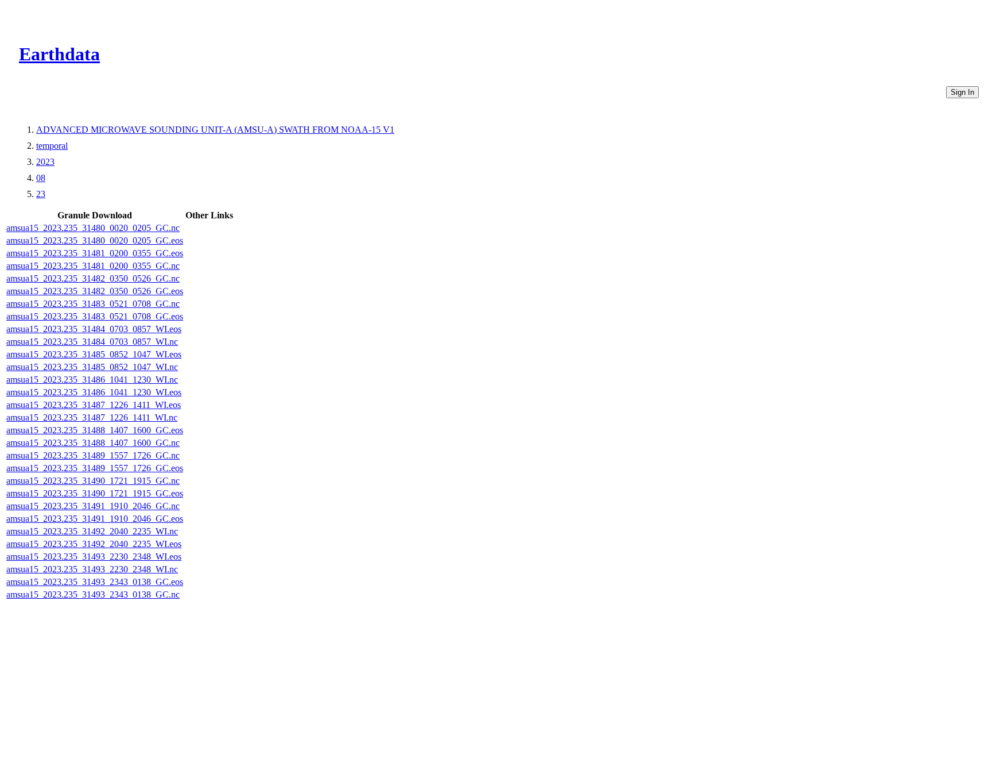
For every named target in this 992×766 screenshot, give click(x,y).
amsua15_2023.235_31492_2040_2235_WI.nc (92, 531)
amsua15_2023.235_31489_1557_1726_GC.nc (93, 455)
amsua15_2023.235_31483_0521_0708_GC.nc (93, 304)
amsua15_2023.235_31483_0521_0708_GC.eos (94, 316)
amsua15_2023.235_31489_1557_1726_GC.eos (94, 468)
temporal (52, 146)
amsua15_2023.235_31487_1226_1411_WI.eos (93, 405)
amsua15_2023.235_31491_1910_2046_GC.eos (94, 519)
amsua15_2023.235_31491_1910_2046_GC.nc (93, 506)
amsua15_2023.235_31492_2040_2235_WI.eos (93, 544)
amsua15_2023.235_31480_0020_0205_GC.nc (93, 228)
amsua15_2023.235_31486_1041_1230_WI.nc (92, 379)
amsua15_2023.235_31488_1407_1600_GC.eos (94, 430)
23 (40, 194)
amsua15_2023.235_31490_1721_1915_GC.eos (94, 493)
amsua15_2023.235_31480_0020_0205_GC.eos (94, 240)
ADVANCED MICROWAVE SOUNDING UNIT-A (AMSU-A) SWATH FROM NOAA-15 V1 (215, 129)
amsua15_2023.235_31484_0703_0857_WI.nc (92, 342)
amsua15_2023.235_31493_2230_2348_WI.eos (93, 556)
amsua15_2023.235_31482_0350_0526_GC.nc (93, 278)
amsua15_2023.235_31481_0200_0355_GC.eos (94, 253)
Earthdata (59, 54)
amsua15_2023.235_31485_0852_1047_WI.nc (92, 367)
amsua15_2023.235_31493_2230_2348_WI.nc (92, 569)
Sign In (962, 92)
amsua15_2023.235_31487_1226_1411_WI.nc (91, 417)
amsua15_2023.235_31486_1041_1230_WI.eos (93, 392)
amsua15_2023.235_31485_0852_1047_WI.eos (93, 354)
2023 (45, 162)
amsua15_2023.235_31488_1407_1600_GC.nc (93, 443)
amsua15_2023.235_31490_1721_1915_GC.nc (93, 481)
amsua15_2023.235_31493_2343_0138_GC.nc (93, 594)
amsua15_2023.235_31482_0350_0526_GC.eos (94, 291)
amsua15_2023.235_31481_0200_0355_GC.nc (93, 266)
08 (40, 178)
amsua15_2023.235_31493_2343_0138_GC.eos (94, 582)
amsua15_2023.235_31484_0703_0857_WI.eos (93, 329)
